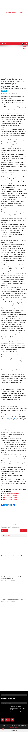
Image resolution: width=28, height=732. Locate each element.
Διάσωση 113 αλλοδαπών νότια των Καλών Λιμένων (13, 555)
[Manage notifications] (3, 729)
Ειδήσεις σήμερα (17, 525)
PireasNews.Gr (14, 10)
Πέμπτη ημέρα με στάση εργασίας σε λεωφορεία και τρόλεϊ (5, 530)
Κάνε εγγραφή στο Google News (11, 493)
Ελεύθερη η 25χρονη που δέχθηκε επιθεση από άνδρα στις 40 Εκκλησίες (17, 708)
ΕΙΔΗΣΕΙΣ (4, 90)
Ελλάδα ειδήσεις (16, 527)
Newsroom (16, 93)
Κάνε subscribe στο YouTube (10, 495)
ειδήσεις (9, 525)
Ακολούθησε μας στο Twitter (10, 499)
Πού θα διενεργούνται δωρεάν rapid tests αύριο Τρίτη (13, 599)
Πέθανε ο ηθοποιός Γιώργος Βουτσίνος (24, 530)
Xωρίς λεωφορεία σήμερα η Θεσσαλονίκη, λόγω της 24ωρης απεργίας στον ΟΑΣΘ (12, 577)
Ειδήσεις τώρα (6, 527)
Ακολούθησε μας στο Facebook (10, 497)
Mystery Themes (14, 727)
